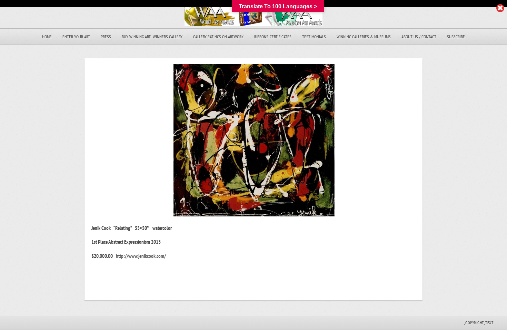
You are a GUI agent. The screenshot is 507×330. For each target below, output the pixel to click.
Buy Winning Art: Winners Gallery (152, 37)
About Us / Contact (418, 37)
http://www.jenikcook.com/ (141, 256)
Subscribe (456, 37)
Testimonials (314, 37)
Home (47, 37)
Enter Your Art (76, 37)
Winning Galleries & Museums (364, 37)
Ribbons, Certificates (272, 37)
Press (106, 37)
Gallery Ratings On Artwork (218, 37)
